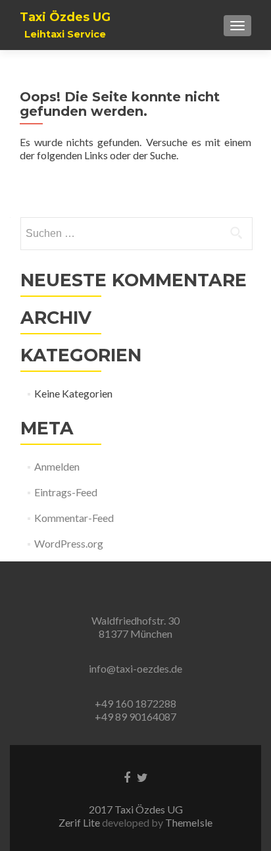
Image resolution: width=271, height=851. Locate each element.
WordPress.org (68, 543)
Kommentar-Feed (74, 517)
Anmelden (57, 466)
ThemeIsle (188, 822)
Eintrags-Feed (65, 492)
